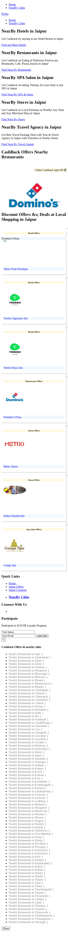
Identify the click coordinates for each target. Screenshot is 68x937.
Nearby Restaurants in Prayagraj (27, 846)
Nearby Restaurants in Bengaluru (28, 670)
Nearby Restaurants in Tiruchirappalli (30, 889)
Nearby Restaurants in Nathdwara (28, 830)
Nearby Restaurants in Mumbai (26, 814)
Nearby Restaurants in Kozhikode (28, 781)
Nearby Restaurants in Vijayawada (28, 912)
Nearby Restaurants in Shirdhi (26, 876)
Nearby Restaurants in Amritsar (26, 667)
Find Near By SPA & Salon (17, 94)
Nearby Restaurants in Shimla (26, 873)
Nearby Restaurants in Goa (24, 729)
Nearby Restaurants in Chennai (26, 693)
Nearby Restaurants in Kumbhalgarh (29, 784)
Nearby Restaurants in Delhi (25, 712)
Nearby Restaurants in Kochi (25, 771)
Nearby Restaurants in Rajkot (25, 866)
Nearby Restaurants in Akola (25, 663)
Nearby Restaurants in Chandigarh (28, 690)
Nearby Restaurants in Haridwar (27, 745)
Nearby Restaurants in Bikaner (26, 686)
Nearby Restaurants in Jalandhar (27, 758)
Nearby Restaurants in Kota (24, 778)
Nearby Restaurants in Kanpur (26, 768)
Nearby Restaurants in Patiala (25, 840)
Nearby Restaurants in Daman (26, 706)
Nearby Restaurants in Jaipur (25, 755)
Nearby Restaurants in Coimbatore (28, 699)
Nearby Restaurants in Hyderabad (28, 748)
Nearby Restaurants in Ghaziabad (28, 725)
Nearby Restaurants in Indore (25, 752)
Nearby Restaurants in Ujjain (25, 902)
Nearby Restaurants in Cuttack (26, 703)
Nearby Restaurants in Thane (25, 886)
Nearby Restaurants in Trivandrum (28, 895)
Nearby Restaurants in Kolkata (26, 775)
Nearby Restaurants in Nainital (26, 824)
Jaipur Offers (16, 586)
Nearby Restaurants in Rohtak (26, 869)
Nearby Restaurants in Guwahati (27, 735)
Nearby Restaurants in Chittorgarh (28, 696)
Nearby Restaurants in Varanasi (26, 908)
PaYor (4, 13)
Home (12, 4)
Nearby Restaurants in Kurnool (26, 788)
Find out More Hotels (13, 44)
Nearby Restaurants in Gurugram (27, 732)
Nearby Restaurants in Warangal (27, 922)
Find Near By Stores (13, 119)
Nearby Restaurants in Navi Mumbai (30, 833)
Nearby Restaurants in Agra (24, 654)
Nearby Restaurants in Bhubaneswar (29, 683)
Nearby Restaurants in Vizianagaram (29, 918)
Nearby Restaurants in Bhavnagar (28, 673)
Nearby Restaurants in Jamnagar (27, 761)
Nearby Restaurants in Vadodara (27, 905)
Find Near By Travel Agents (17, 144)
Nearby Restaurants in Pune (25, 856)
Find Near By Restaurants (16, 69)
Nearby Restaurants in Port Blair (27, 843)
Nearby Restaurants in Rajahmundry (29, 863)
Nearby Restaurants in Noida (25, 837)
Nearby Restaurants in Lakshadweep (30, 791)
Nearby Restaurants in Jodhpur (26, 765)
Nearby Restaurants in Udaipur (26, 899)
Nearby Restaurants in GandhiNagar (29, 722)
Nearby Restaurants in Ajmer (25, 660)
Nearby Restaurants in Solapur (26, 879)
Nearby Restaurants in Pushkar (26, 859)
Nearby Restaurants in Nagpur (26, 820)
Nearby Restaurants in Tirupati (26, 892)
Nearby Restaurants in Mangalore (28, 807)
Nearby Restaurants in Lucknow (27, 797)
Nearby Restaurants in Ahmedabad (28, 657)
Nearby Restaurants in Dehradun (27, 709)
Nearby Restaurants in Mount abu (28, 810)
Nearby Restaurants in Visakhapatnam (30, 915)
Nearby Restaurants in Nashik (26, 827)
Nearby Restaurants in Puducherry (28, 850)
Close (6, 928)
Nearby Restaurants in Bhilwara (27, 676)
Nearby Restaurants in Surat (25, 882)
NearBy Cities (17, 7)
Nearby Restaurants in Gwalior (26, 742)
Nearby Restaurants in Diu (24, 716)
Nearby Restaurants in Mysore (26, 817)
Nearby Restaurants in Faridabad (27, 719)
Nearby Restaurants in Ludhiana (27, 801)
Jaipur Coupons (18, 590)
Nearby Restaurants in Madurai (26, 804)
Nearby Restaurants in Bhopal (26, 680)
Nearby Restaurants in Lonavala (27, 794)
